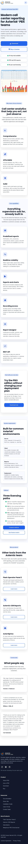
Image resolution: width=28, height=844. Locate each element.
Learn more (14, 589)
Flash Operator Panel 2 (9, 819)
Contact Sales (7, 809)
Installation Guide (7, 804)
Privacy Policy (17, 840)
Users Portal (6, 806)
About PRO (6, 780)
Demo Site (6, 801)
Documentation (7, 798)
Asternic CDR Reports (9, 822)
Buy (4, 788)
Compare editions (14, 527)
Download (15, 43)
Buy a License (15, 49)
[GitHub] (9, 767)
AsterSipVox (6, 825)
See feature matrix (14, 532)
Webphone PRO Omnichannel (11, 827)
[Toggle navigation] (25, 2)
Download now (14, 405)
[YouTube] (5, 767)
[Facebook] (2, 767)
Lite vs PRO (6, 783)
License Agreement (6, 840)
